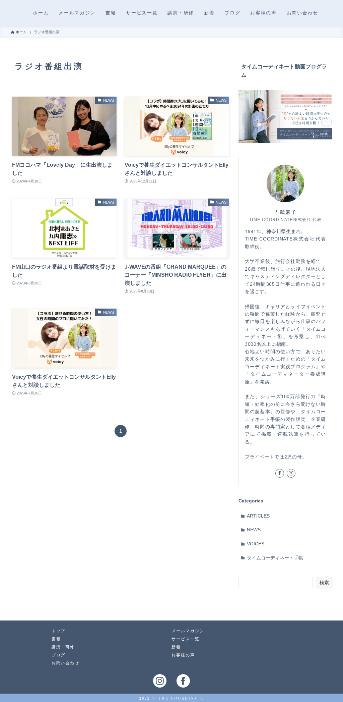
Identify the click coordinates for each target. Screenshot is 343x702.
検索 (324, 582)
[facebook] (279, 473)
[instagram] (291, 473)
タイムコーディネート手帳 (275, 557)
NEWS (254, 529)
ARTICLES (258, 516)
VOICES (255, 543)
